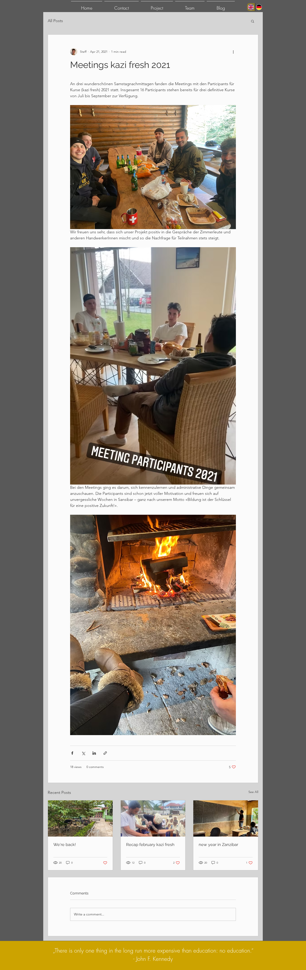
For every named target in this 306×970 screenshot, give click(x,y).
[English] (251, 7)
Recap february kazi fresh (150, 844)
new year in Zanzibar (218, 844)
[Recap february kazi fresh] (153, 818)
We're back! (64, 844)
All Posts (55, 20)
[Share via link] (105, 753)
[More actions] (233, 51)
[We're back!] (80, 818)
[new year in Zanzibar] (225, 818)
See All (253, 792)
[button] (252, 21)
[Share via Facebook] (72, 753)
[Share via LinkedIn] (94, 753)
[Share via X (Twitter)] (83, 753)
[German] (259, 7)
